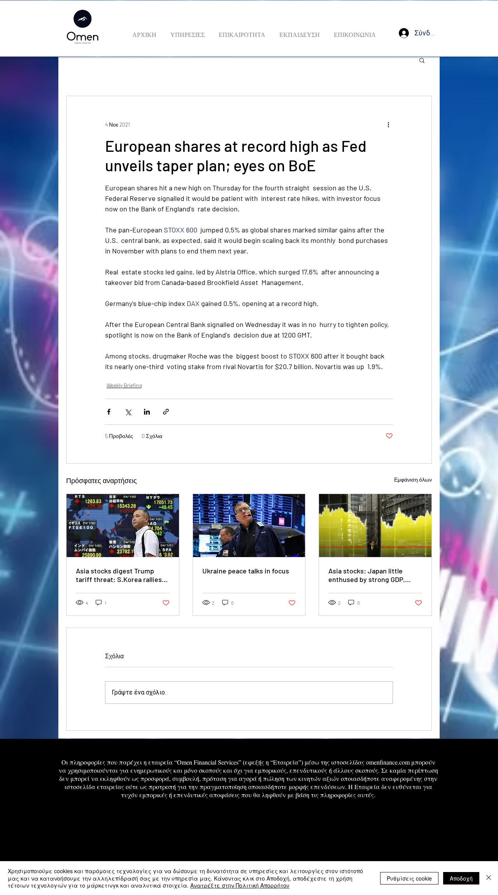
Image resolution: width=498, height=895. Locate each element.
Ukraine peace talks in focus (245, 570)
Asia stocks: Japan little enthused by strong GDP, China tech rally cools (366, 575)
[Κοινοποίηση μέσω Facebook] (108, 411)
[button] (422, 60)
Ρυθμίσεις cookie (409, 878)
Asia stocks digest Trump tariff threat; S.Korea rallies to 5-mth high (119, 575)
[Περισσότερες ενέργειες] (388, 124)
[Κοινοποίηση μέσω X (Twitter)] (128, 411)
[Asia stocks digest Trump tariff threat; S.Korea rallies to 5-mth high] (123, 525)
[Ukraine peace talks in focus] (249, 525)
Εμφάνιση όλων (413, 479)
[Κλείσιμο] (488, 878)
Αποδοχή (461, 878)
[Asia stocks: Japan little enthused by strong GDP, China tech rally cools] (375, 525)
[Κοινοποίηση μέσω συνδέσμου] (166, 411)
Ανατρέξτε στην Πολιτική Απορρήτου (239, 885)
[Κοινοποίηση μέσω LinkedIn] (147, 411)
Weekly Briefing (124, 385)
